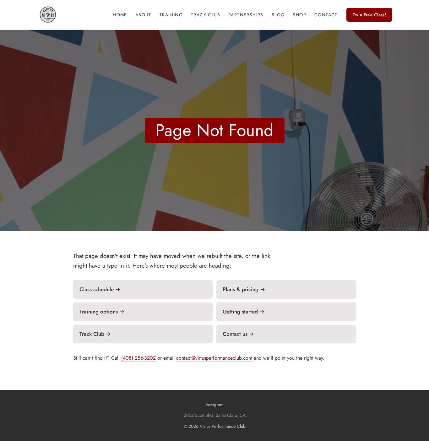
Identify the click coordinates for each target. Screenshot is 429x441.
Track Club (205, 15)
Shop (299, 15)
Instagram (215, 404)
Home (120, 15)
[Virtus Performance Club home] (48, 15)
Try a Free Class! (369, 15)
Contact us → (238, 334)
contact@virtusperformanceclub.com (214, 358)
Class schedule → (99, 289)
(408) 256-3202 (138, 358)
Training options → (101, 311)
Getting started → (243, 311)
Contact (326, 15)
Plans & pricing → (244, 289)
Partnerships (245, 15)
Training (171, 15)
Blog (278, 15)
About (143, 15)
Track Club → (95, 334)
